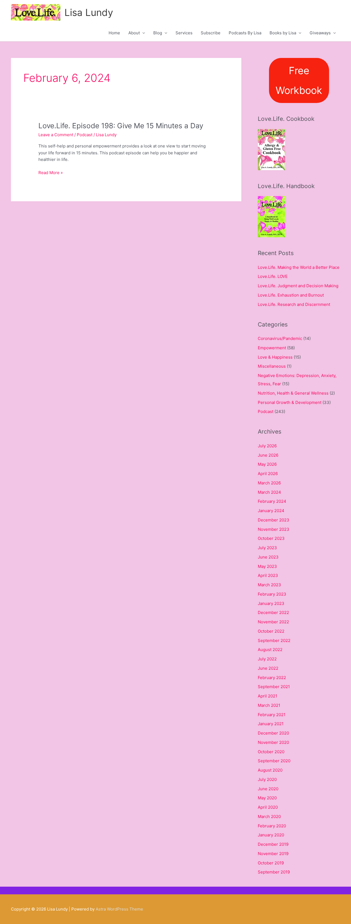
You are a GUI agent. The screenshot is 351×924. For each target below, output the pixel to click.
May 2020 (267, 797)
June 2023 (268, 557)
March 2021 (269, 705)
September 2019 (274, 872)
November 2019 (273, 853)
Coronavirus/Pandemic (280, 338)
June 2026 (268, 455)
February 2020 (272, 825)
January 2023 (271, 603)
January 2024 (271, 510)
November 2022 (273, 621)
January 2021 (271, 723)
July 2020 (267, 779)
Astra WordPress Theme (119, 909)
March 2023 (269, 584)
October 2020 (271, 751)
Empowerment (272, 347)
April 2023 (268, 575)
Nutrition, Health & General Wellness (293, 393)
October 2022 (271, 631)
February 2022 (272, 677)
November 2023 (273, 529)
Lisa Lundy (88, 12)
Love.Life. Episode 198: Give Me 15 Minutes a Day (120, 125)
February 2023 (272, 594)
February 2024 (272, 501)
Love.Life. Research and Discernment (294, 304)
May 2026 (267, 464)
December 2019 (273, 844)
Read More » (50, 172)
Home (114, 32)
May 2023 (267, 566)
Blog (157, 32)
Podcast (84, 134)
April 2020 (268, 807)
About (134, 32)
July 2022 (267, 658)
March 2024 (269, 492)
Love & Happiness (275, 357)
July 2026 (267, 445)
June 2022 (268, 668)
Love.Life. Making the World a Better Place (298, 267)
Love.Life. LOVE (273, 276)
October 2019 (271, 863)
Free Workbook (299, 80)
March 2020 (269, 816)
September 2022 (274, 640)
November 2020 (273, 742)
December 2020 (273, 733)
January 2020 (271, 835)
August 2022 (270, 649)
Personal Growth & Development (289, 402)
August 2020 (270, 770)
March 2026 (269, 482)
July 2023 (267, 547)
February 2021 (271, 714)
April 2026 (268, 473)
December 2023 (273, 520)
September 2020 (274, 760)
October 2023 (271, 538)
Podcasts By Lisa (245, 32)
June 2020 (268, 788)
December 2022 (273, 612)
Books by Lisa (283, 32)
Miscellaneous (272, 366)
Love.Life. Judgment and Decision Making (298, 285)
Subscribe (210, 32)
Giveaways (320, 32)
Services (184, 32)
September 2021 (274, 686)
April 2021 (267, 696)
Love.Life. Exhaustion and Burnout (291, 295)
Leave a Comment (55, 134)
